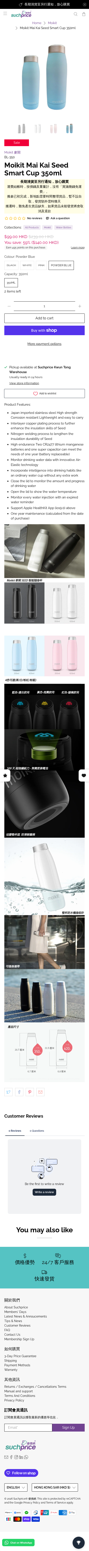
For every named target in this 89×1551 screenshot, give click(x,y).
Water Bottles (63, 227)
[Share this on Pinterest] (30, 1092)
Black (11, 265)
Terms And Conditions (19, 1396)
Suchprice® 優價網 (24, 1498)
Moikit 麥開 (12, 152)
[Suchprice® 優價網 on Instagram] (16, 1458)
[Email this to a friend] (40, 1092)
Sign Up (68, 1427)
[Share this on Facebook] (19, 1092)
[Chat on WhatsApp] (18, 1543)
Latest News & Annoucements (25, 1316)
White (27, 265)
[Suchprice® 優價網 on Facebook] (11, 1458)
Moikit (52, 23)
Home (36, 23)
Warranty (10, 1369)
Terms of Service (56, 1502)
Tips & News (13, 1321)
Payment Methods (17, 1365)
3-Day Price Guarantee (20, 1356)
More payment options (44, 344)
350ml (11, 282)
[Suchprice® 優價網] (39, 14)
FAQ (7, 1330)
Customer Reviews (17, 1325)
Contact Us (12, 1334)
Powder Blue (61, 265)
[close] (85, 4)
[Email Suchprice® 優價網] (6, 1458)
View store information (24, 383)
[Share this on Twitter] (8, 1092)
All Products (32, 227)
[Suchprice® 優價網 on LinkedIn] (21, 1458)
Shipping (10, 1360)
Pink (41, 265)
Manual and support (18, 1391)
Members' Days (15, 1312)
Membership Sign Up (19, 1339)
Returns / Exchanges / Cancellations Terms (35, 1386)
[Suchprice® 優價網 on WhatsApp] (26, 1458)
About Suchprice (16, 1307)
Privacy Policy (14, 1400)
